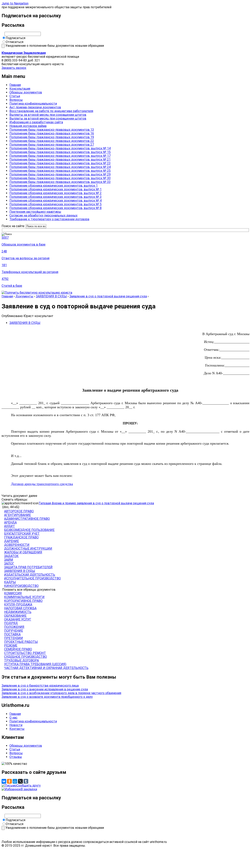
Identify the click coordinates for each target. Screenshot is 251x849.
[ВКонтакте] (4, 781)
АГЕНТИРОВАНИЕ (17, 515)
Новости (15, 725)
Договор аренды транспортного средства (42, 484)
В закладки (29, 789)
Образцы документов (25, 92)
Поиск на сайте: (14, 226)
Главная (15, 85)
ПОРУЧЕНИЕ (13, 630)
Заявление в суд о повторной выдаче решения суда (108, 296)
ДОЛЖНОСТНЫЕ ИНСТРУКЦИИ (28, 548)
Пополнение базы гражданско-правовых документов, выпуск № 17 (60, 156)
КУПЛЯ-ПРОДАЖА (18, 604)
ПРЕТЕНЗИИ (13, 638)
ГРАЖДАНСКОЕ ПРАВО (21, 537)
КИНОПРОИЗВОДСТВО (21, 586)
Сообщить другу (28, 785)
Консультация (19, 88)
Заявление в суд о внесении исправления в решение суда (45, 689)
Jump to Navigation (15, 3)
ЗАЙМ (8, 560)
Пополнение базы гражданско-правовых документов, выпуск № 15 (60, 152)
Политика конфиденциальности (33, 103)
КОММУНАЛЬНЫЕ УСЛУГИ (24, 597)
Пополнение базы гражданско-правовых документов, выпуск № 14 (60, 148)
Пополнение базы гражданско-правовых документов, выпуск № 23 (60, 163)
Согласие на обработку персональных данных (43, 215)
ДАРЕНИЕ (11, 541)
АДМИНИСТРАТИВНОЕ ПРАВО (27, 519)
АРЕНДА (10, 522)
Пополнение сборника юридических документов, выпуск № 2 (55, 193)
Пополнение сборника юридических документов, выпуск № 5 (55, 204)
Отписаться (14, 42)
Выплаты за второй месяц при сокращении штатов (47, 115)
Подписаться (15, 38)
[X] (20, 781)
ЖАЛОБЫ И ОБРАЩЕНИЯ (23, 552)
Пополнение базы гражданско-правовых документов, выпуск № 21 (60, 159)
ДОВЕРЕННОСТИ (16, 545)
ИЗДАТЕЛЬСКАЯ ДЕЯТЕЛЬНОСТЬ (29, 575)
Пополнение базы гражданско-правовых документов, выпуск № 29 (60, 174)
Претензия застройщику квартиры (35, 212)
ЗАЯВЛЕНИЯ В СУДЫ (51, 296)
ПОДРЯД (11, 623)
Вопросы (16, 100)
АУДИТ (9, 526)
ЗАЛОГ (9, 563)
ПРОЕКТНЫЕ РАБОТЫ (21, 642)
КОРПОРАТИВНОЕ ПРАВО (23, 601)
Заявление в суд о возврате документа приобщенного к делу (47, 697)
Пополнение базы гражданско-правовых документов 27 (51, 144)
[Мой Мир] (15, 781)
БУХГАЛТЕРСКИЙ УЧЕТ (22, 534)
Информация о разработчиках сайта (36, 122)
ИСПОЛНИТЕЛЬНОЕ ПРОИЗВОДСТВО (32, 578)
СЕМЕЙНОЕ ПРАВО (18, 649)
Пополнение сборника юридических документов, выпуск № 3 (55, 197)
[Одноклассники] (9, 781)
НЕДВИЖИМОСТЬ (17, 612)
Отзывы (15, 757)
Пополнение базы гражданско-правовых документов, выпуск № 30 (60, 178)
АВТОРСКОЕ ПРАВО (19, 511)
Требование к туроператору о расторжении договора (49, 219)
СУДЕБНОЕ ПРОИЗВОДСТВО (25, 657)
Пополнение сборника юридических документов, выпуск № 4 (55, 200)
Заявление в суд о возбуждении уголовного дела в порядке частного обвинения (61, 693)
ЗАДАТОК (11, 556)
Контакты (17, 729)
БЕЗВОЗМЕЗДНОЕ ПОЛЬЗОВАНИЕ (29, 530)
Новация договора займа (27, 126)
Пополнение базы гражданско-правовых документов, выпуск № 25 (60, 171)
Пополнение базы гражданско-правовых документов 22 (51, 141)
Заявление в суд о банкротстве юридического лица (40, 685)
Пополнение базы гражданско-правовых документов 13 (51, 130)
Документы (24, 296)
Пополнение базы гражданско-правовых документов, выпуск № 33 (60, 182)
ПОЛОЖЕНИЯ (14, 627)
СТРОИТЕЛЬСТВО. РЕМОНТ (25, 653)
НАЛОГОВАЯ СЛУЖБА (20, 608)
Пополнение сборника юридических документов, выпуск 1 (53, 185)
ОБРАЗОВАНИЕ (15, 616)
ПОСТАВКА (12, 634)
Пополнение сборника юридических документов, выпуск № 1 (55, 189)
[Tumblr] (26, 781)
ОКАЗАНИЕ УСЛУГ (17, 619)
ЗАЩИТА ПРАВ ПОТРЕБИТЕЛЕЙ (28, 567)
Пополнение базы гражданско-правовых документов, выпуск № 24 (60, 167)
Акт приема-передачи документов (35, 107)
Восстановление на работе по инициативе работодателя (51, 111)
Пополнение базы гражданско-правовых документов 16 (51, 133)
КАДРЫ (10, 582)
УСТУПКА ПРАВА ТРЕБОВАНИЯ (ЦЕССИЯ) (35, 664)
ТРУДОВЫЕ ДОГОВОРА (21, 660)
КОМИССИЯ (13, 593)
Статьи (14, 96)
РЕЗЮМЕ (10, 645)
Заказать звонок (14, 68)
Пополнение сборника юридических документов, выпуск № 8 (55, 208)
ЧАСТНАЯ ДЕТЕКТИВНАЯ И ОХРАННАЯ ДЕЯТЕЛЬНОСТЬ (46, 668)
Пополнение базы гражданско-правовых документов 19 (51, 137)
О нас (13, 717)
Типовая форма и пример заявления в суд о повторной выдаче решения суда (96, 503)
